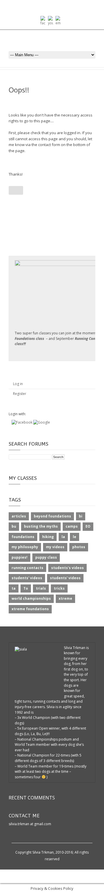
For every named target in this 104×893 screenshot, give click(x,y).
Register (19, 393)
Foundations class (29, 338)
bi (80, 516)
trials (41, 588)
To (25, 588)
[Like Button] (16, 190)
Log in (18, 383)
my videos (55, 546)
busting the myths (41, 526)
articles (19, 516)
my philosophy (25, 546)
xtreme (65, 598)
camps (72, 526)
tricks (59, 588)
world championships (31, 598)
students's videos (67, 567)
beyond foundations (52, 516)
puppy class (46, 557)
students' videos (27, 577)
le (74, 536)
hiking (48, 536)
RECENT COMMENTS (32, 797)
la (63, 536)
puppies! (19, 557)
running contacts (27, 567)
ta (14, 588)
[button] (22, 422)
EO (88, 526)
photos (78, 546)
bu (14, 526)
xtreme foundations (30, 608)
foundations (23, 536)
